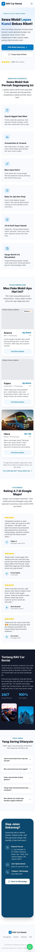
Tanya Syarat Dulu (19, 54)
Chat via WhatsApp (19, 881)
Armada (15, 937)
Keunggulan (7, 937)
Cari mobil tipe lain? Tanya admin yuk (16, 471)
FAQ (30, 937)
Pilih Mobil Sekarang (16, 47)
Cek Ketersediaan (17, 351)
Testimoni (24, 937)
